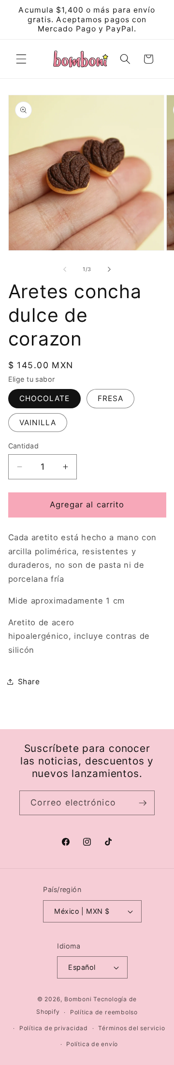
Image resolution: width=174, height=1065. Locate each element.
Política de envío (92, 1044)
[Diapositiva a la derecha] (109, 269)
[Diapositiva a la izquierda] (64, 269)
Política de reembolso (104, 1012)
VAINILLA (38, 422)
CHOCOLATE (44, 398)
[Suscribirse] (142, 803)
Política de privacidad (53, 1028)
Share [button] (29, 681)
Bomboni (77, 999)
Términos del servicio (131, 1028)
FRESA (111, 398)
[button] (21, 59)
